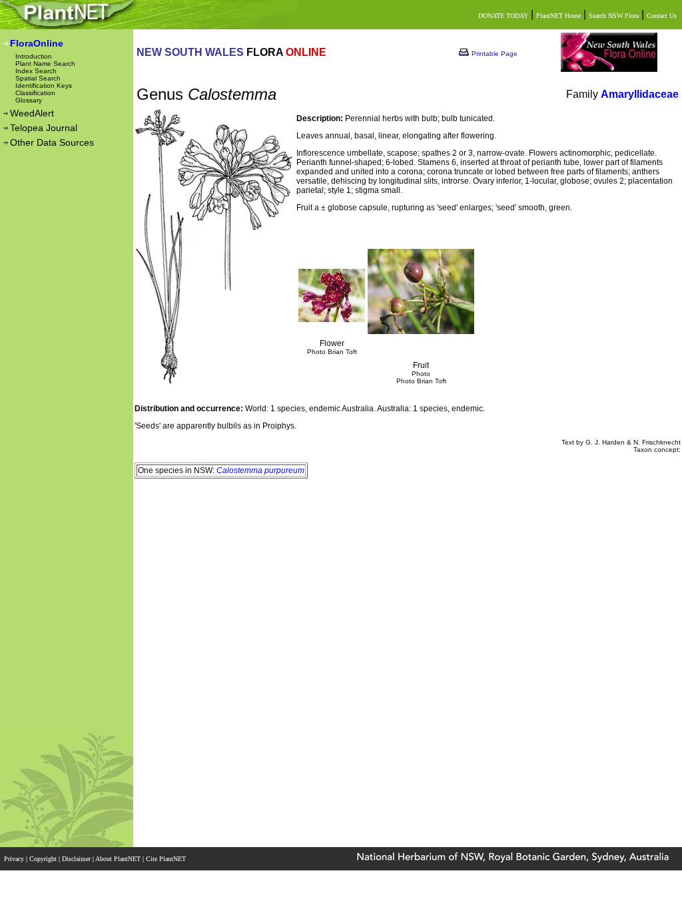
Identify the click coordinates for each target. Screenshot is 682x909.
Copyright (44, 858)
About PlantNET (119, 858)
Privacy (15, 858)
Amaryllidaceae (640, 94)
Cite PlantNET (167, 858)
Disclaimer (77, 858)
